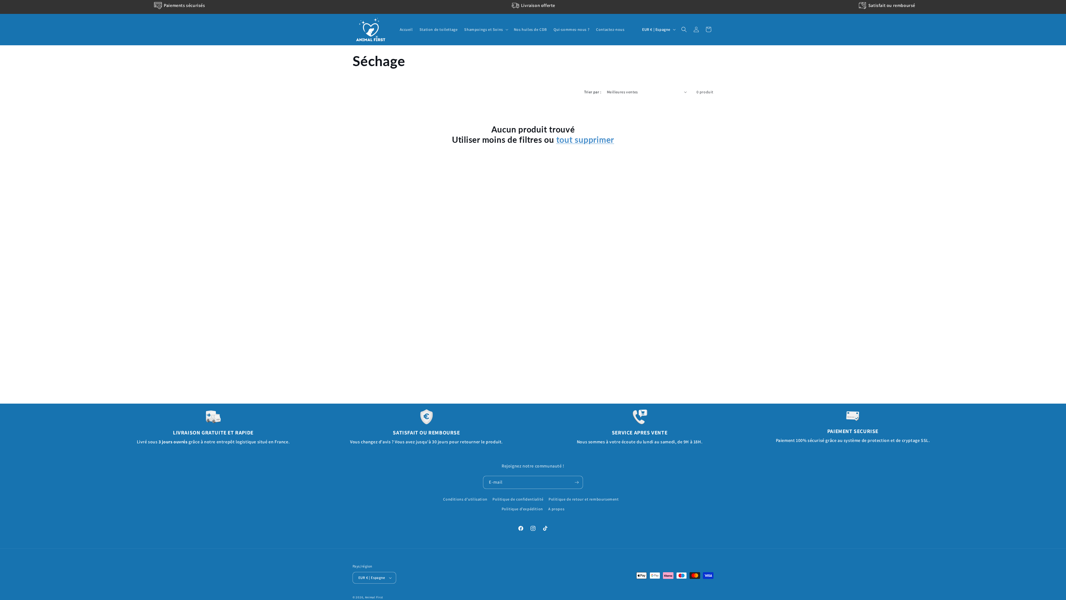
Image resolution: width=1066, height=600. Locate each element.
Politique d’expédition (522, 508)
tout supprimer (585, 139)
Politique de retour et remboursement (584, 499)
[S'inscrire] (576, 482)
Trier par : (592, 91)
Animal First (374, 597)
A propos (556, 508)
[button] (485, 29)
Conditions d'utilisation (465, 499)
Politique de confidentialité (517, 499)
